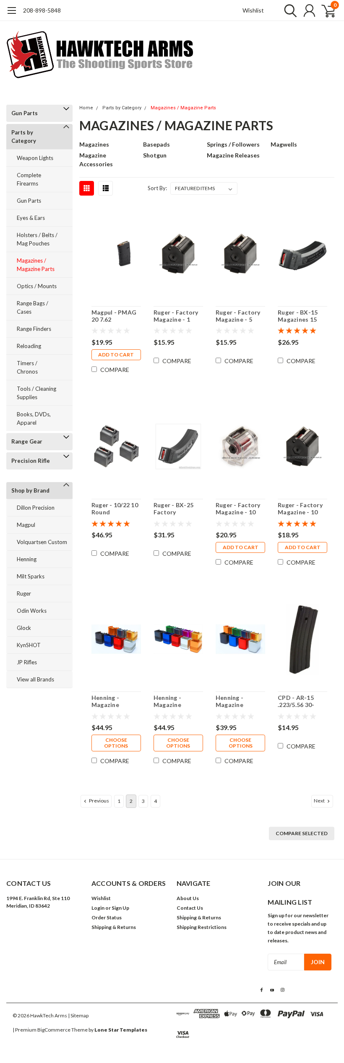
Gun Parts (24, 113)
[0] (325, 10)
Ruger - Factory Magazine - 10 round (300, 508)
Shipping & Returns (113, 927)
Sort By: (157, 188)
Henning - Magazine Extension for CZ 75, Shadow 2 (240, 701)
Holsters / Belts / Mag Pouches (37, 239)
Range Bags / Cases (32, 307)
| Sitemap (78, 1015)
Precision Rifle (30, 460)
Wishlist (253, 10)
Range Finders (34, 328)
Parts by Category (23, 136)
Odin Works (32, 610)
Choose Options (116, 743)
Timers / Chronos (27, 367)
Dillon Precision (36, 507)
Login (97, 908)
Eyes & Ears (31, 217)
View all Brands (35, 679)
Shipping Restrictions (202, 927)
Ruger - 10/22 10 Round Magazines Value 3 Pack (115, 508)
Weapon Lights (35, 158)
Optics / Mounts (37, 286)
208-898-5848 (42, 10)
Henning (26, 559)
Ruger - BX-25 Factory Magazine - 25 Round (173, 508)
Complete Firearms (29, 179)
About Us (188, 898)
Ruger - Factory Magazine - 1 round (176, 316)
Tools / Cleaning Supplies (36, 392)
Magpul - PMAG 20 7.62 (113, 316)
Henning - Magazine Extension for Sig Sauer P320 (178, 701)
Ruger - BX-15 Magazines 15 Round (298, 316)
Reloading (29, 346)
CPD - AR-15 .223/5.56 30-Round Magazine (302, 701)
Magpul (26, 524)
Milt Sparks (30, 576)
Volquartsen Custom (42, 542)
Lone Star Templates (120, 1030)
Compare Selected (302, 833)
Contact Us (190, 908)
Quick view (116, 255)
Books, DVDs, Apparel (34, 418)
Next (320, 800)
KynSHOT (29, 645)
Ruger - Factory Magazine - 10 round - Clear (238, 508)
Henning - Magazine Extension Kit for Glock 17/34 (113, 701)
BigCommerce (53, 1030)
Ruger (24, 593)
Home (86, 108)
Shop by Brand (30, 490)
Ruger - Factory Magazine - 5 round (238, 316)
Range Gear (26, 441)
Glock (24, 627)
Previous (98, 800)
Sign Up (120, 908)
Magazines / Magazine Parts (36, 264)
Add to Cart (116, 354)
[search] (288, 10)
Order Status (106, 917)
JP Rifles (27, 662)
